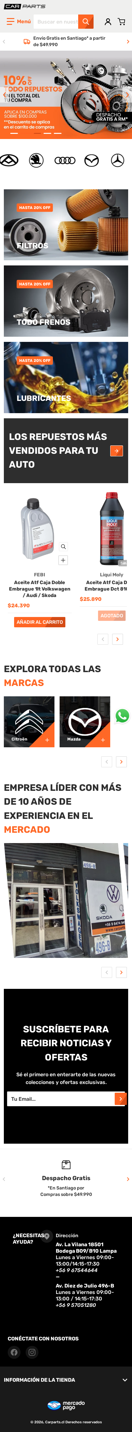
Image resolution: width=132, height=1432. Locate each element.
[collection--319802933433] (97, 734)
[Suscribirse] (121, 1099)
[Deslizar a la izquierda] (4, 42)
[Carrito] (121, 21)
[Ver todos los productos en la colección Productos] (116, 450)
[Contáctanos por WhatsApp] (122, 716)
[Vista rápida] (63, 546)
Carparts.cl (54, 1422)
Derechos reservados (83, 1422)
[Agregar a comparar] (63, 560)
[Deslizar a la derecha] (128, 42)
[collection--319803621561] (41, 734)
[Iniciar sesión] (108, 21)
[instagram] (32, 1352)
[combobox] (63, 22)
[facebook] (14, 1352)
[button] (19, 21)
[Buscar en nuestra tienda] (86, 22)
